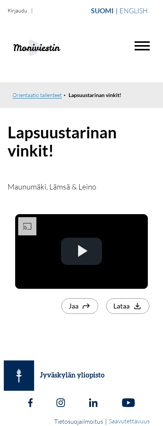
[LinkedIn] (93, 403)
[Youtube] (128, 403)
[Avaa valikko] (142, 45)
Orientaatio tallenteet (37, 95)
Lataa (121, 306)
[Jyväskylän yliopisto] (19, 375)
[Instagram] (60, 403)
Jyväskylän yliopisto (72, 375)
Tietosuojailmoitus (78, 421)
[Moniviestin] (55, 47)
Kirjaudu (17, 10)
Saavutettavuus (129, 421)
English (133, 10)
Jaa (73, 306)
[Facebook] (30, 403)
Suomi (102, 10)
